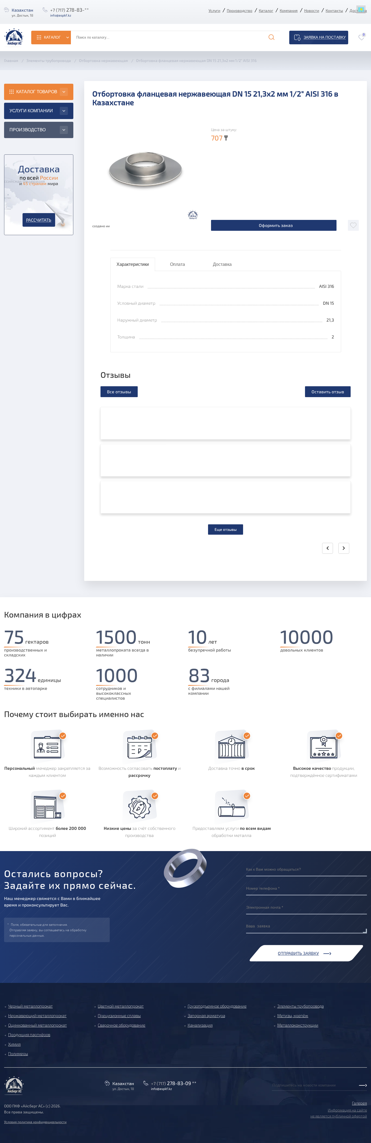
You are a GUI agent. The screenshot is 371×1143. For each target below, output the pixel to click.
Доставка (222, 264)
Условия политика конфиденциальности (35, 1122)
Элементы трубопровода (300, 1006)
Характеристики (133, 264)
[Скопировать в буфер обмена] (76, 15)
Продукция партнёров (29, 1034)
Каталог (266, 10)
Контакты (334, 10)
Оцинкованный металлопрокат (37, 1025)
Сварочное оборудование (121, 1025)
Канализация (200, 1025)
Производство (239, 10)
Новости (311, 10)
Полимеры (18, 1053)
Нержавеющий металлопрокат (37, 1015)
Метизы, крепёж (292, 1015)
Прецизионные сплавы (119, 1015)
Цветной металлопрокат (121, 1006)
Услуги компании (31, 110)
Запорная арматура (206, 1015)
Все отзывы (119, 391)
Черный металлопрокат (30, 1006)
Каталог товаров (36, 91)
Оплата (177, 264)
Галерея (359, 1103)
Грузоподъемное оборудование (217, 1006)
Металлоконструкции (297, 1025)
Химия (14, 1044)
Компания (289, 10)
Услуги (214, 10)
